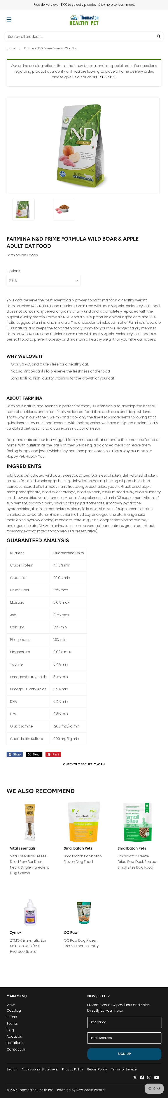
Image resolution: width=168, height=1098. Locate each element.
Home (11, 48)
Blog (10, 1029)
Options (13, 270)
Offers (12, 1016)
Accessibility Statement (40, 1069)
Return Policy (97, 1069)
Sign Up (124, 1054)
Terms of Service (124, 1069)
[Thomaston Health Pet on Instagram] (149, 1078)
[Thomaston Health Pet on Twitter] (135, 1078)
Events (12, 1023)
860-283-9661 (104, 77)
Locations (15, 1042)
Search (12, 1069)
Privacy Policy (72, 1069)
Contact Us (16, 1049)
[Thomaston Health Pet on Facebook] (142, 1078)
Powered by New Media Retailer (81, 1090)
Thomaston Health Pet (35, 1090)
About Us (14, 1036)
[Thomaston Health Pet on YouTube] (156, 1078)
